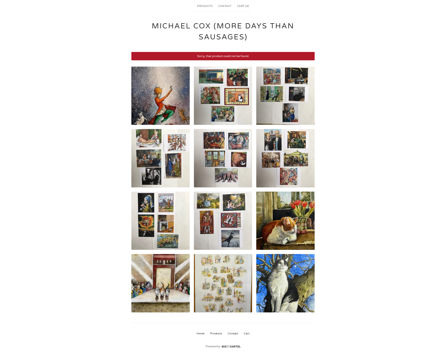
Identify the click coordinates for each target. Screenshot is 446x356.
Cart (246, 333)
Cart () (243, 6)
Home (201, 333)
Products (205, 6)
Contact (225, 6)
